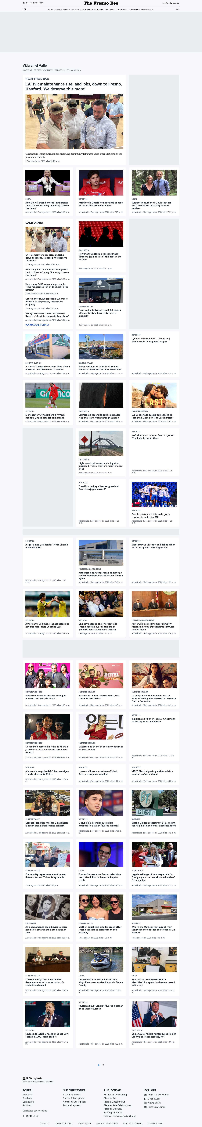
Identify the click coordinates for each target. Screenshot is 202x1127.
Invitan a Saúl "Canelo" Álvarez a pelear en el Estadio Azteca (101, 1007)
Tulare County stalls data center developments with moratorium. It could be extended (44, 982)
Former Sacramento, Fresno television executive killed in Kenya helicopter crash (100, 877)
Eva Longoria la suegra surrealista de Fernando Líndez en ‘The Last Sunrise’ (152, 416)
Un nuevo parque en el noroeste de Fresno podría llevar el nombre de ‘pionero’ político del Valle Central (98, 626)
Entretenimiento (140, 411)
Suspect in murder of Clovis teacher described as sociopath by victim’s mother (151, 205)
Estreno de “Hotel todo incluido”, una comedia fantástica (99, 697)
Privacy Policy (84, 1123)
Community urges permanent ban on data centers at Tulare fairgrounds (45, 876)
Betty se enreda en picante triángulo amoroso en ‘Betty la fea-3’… (45, 697)
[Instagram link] (34, 1116)
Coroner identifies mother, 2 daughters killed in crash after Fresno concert (46, 824)
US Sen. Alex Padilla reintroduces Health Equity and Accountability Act (154, 1035)
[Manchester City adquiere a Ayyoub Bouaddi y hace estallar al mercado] (47, 395)
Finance (58, 9)
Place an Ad (110, 1098)
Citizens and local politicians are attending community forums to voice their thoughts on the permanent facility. (73, 155)
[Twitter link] (27, 1116)
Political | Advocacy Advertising (120, 1116)
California (84, 250)
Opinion (75, 9)
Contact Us (28, 1102)
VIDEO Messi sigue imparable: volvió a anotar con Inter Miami (152, 773)
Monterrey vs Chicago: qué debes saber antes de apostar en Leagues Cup (153, 546)
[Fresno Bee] (101, 3)
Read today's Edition (34, 3)
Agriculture (138, 871)
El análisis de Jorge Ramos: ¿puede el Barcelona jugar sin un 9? (99, 488)
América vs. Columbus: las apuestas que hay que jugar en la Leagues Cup (47, 625)
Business (136, 819)
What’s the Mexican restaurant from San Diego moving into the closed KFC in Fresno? (153, 929)
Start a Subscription (73, 1098)
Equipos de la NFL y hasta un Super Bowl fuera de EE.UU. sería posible (47, 1035)
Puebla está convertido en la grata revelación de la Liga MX (151, 516)
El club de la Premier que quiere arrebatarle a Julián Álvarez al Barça (99, 824)
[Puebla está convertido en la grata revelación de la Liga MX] (154, 494)
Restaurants (87, 9)
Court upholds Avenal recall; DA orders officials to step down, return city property (46, 301)
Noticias (83, 620)
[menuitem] (25, 9)
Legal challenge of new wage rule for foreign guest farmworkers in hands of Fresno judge (153, 877)
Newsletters (154, 1103)
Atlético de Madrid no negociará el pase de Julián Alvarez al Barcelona (101, 204)
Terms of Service (155, 1123)
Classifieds (134, 9)
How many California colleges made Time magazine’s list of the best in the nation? (100, 256)
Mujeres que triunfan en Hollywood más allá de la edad (101, 748)
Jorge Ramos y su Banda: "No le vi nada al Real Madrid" (46, 546)
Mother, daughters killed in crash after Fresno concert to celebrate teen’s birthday (100, 929)
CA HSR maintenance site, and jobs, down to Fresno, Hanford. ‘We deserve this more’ (73, 86)
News (50, 9)
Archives (27, 1105)
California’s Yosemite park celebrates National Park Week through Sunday (99, 416)
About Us (27, 1094)
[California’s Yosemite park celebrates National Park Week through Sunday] (101, 395)
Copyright (44, 1123)
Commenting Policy (64, 1123)
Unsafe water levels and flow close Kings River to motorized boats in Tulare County (101, 982)
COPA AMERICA (74, 70)
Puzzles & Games (156, 1107)
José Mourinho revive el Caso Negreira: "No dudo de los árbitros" (153, 437)
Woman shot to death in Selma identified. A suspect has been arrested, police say (154, 982)
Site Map (27, 1098)
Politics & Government (90, 569)
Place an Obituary (113, 1109)
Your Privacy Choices (132, 1123)
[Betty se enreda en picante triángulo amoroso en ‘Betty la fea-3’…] (47, 675)
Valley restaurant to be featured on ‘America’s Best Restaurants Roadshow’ (47, 315)
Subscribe (174, 3)
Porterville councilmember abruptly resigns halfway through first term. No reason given (153, 626)
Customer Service (72, 1094)
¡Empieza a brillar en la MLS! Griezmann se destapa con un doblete (153, 720)
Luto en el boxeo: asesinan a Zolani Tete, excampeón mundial (98, 773)
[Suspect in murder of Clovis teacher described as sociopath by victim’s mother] (154, 183)
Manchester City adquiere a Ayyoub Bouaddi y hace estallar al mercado (45, 416)
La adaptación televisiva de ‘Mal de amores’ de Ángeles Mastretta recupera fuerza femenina (154, 698)
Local (28, 199)
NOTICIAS (27, 70)
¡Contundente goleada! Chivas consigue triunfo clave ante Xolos (47, 773)
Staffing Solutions (113, 1112)
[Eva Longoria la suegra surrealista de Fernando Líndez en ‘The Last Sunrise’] (154, 395)
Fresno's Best (147, 9)
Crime (134, 976)
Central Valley (86, 306)
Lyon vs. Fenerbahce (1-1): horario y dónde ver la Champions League (151, 340)
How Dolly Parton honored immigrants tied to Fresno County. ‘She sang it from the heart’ (47, 205)
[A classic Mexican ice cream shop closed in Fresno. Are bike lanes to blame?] (47, 346)
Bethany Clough (33, 363)
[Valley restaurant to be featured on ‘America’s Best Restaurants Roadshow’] (101, 346)
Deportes (83, 199)
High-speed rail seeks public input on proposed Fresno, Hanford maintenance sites (101, 466)
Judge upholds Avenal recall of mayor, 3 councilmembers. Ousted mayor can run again (101, 575)
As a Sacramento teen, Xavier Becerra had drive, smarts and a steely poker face (46, 929)
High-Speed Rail (37, 78)
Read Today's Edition (158, 1094)
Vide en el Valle (101, 9)
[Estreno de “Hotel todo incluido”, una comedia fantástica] (101, 675)
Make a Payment (71, 1105)
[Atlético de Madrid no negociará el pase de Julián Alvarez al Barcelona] (101, 183)
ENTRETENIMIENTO (43, 70)
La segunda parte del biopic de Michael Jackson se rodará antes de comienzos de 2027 (47, 749)
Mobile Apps (154, 1099)
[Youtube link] (31, 1116)
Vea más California (37, 325)
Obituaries (122, 9)
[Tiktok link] (37, 1116)
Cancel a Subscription (74, 1102)
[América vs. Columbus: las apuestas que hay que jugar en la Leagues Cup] (47, 604)
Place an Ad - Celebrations (117, 1105)
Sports (66, 9)
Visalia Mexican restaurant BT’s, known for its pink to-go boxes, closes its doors (154, 824)
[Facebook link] (24, 1116)
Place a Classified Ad (114, 1102)
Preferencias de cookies (107, 1123)
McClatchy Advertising (115, 1094)
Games (113, 9)
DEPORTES (60, 70)
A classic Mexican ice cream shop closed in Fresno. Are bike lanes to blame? (47, 368)
